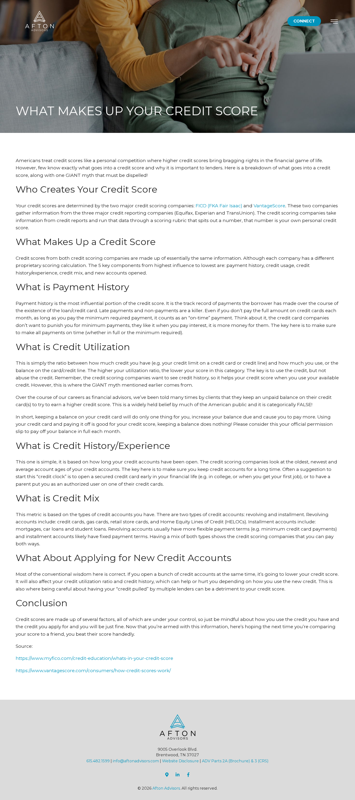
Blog (310, 487)
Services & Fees (285, 474)
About (275, 489)
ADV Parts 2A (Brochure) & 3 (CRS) (235, 761)
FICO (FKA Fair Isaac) (219, 206)
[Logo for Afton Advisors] (40, 20)
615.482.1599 (98, 761)
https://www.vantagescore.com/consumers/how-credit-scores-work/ (93, 670)
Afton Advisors (166, 788)
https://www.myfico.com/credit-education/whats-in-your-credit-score (94, 658)
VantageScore (269, 206)
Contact (320, 481)
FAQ (298, 491)
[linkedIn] (177, 774)
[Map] (330, 429)
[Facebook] (331, 441)
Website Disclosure (180, 761)
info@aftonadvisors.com (136, 761)
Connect (304, 21)
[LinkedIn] (328, 416)
